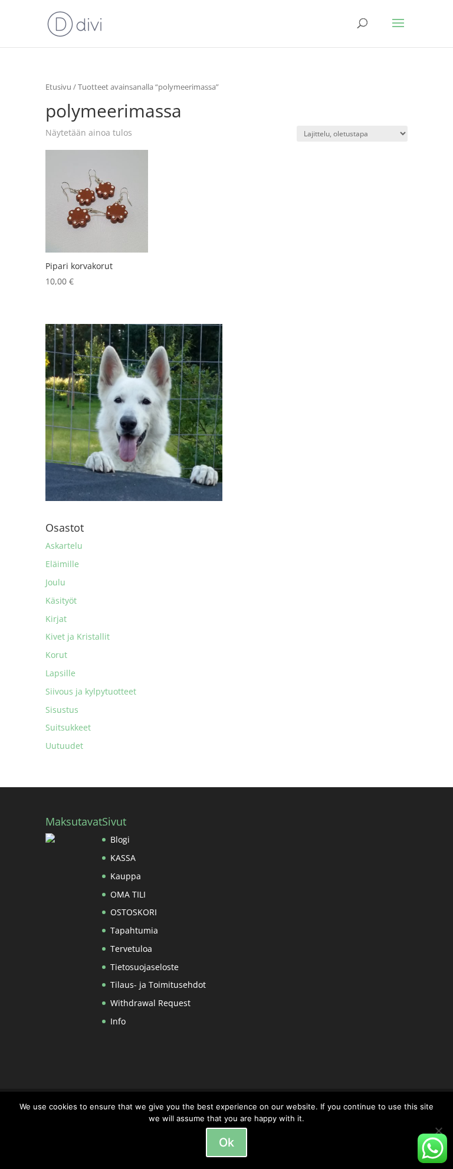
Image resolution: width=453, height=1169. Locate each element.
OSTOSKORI (133, 912)
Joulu (55, 582)
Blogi (120, 839)
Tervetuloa (131, 948)
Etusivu (58, 86)
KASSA (123, 857)
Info (118, 1021)
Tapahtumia (134, 930)
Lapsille (60, 673)
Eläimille (62, 563)
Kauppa (125, 876)
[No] (438, 1131)
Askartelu (64, 545)
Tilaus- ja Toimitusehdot (158, 984)
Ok (226, 1142)
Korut (56, 654)
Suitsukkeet (68, 727)
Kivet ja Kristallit (77, 636)
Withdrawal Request (150, 1002)
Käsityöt (61, 600)
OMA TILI (128, 894)
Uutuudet (64, 745)
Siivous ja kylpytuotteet (90, 691)
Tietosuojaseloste (144, 966)
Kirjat (56, 618)
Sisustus (61, 709)
